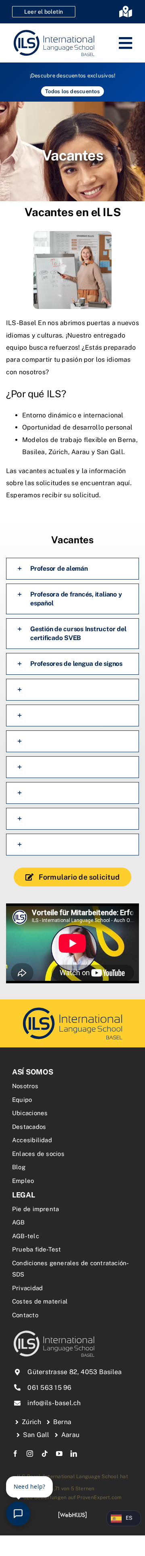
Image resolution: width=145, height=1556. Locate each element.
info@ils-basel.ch (54, 1403)
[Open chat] (18, 1514)
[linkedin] (73, 1453)
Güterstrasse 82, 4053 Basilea (74, 1372)
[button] (72, 568)
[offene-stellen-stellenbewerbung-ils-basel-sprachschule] (72, 1008)
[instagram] (30, 1453)
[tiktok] (44, 1453)
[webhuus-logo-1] (72, 1514)
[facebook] (15, 1453)
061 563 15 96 (49, 1387)
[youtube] (59, 1453)
